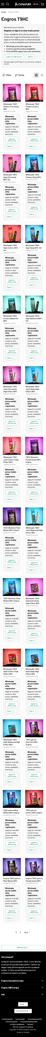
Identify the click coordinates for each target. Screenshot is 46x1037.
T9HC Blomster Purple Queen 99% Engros (33, 459)
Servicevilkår (20, 1019)
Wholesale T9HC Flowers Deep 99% (33, 176)
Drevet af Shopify (23, 1032)
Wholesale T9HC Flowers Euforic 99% (32, 106)
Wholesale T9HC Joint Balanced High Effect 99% (34, 530)
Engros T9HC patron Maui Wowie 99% (11, 879)
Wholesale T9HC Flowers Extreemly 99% (11, 106)
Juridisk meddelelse (17, 1024)
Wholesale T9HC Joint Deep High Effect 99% (32, 389)
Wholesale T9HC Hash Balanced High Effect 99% (11, 742)
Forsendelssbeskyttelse (28, 1022)
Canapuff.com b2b (9, 111)
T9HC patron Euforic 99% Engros (34, 811)
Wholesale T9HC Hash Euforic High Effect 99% (10, 671)
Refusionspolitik (12, 1022)
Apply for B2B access (14, 57)
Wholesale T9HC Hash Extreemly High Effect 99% (32, 600)
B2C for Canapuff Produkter (23, 1027)
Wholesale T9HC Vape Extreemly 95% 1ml (10, 177)
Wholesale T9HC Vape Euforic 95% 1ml (10, 247)
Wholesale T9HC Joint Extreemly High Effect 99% (10, 389)
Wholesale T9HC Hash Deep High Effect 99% (32, 671)
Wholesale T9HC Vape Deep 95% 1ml (34, 246)
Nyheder (30, 1024)
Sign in (30, 57)
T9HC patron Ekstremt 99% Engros (32, 742)
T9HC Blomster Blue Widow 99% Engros (11, 599)
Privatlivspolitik (7, 1019)
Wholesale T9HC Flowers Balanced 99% (10, 318)
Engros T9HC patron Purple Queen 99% (34, 879)
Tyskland (22, 1011)
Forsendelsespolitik (35, 1019)
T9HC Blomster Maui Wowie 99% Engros (11, 529)
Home (3, 12)
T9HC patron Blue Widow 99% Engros (11, 811)
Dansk (22, 1004)
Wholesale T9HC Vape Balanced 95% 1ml (34, 318)
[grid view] (36, 75)
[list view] (42, 75)
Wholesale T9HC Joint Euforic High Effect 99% (11, 459)
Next (26, 932)
